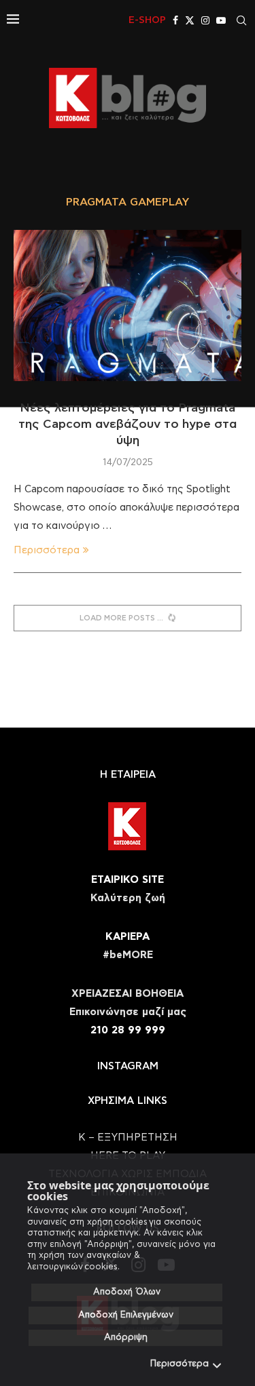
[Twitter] (189, 20)
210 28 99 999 (127, 1030)
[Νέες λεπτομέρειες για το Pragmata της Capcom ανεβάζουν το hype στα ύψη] (127, 305)
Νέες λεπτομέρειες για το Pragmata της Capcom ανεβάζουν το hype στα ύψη (127, 425)
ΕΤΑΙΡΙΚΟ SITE (127, 880)
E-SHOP (147, 20)
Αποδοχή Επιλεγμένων (125, 1315)
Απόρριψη (126, 1337)
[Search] (241, 20)
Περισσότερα (179, 1364)
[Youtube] (221, 20)
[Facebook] (175, 20)
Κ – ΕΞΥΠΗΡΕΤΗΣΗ (127, 1137)
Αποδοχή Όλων (126, 1292)
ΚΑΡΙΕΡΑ (127, 937)
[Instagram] (205, 20)
